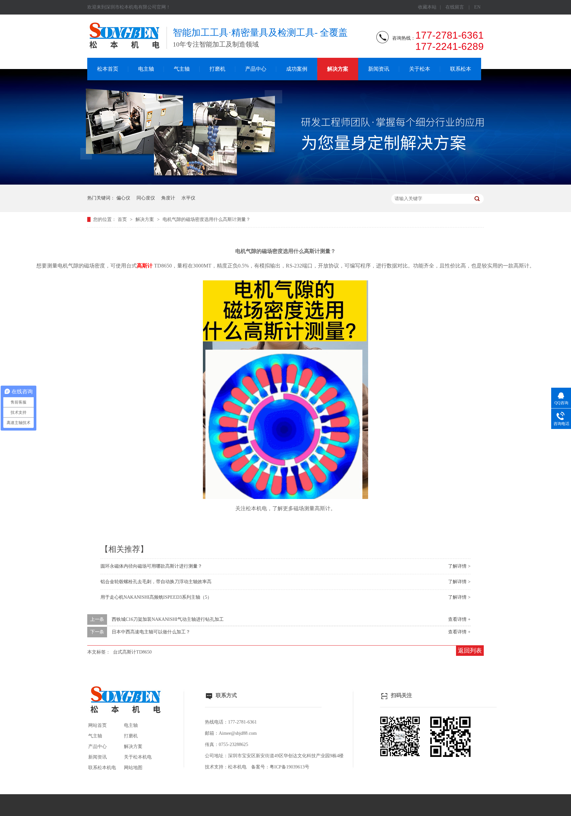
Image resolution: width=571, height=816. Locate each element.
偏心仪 (123, 197)
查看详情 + (459, 619)
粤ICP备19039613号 (289, 766)
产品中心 (255, 69)
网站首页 (97, 725)
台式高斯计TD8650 (132, 652)
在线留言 (454, 7)
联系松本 (460, 69)
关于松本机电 (138, 757)
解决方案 (337, 69)
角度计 (168, 197)
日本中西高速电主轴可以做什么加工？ (151, 631)
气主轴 (182, 69)
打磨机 (217, 69)
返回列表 (470, 650)
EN (477, 7)
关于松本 (419, 69)
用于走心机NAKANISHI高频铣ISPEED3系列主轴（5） (156, 597)
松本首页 (107, 69)
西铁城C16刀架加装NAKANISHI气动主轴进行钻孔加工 (168, 619)
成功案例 (296, 69)
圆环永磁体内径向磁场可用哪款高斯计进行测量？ (151, 566)
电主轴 (146, 69)
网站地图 (133, 767)
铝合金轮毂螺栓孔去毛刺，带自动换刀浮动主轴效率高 (155, 581)
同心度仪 (145, 197)
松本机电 (237, 766)
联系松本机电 (102, 767)
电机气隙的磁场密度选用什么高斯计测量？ (206, 219)
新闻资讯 (378, 69)
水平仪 (188, 197)
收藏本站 (427, 7)
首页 (123, 219)
